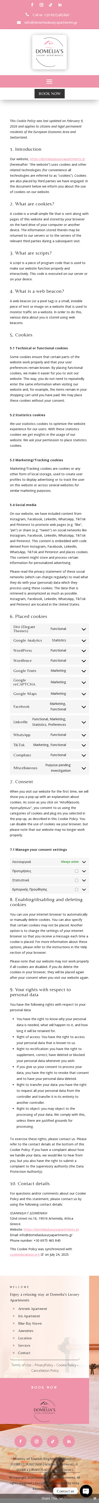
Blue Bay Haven (30, 1323)
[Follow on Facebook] (32, 5)
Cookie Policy (66, 1365)
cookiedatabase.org (25, 1254)
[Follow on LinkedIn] (60, 5)
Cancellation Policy (45, 1370)
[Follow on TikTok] (50, 5)
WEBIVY (50, 1488)
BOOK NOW (50, 93)
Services (24, 1345)
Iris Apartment (29, 1316)
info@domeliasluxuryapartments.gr (50, 22)
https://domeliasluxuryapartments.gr (57, 159)
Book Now (45, 1387)
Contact (24, 1353)
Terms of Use (21, 1365)
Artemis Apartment (32, 1309)
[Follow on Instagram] (41, 5)
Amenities (25, 1331)
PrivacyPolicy (44, 1365)
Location (25, 1338)
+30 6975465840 (56, 15)
